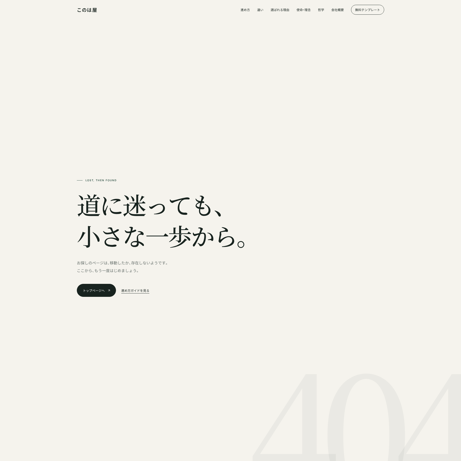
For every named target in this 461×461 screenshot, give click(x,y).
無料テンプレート (367, 10)
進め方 (245, 10)
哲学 (321, 10)
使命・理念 (304, 10)
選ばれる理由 (280, 10)
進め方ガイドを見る (135, 291)
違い (260, 10)
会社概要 (337, 10)
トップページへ (94, 291)
